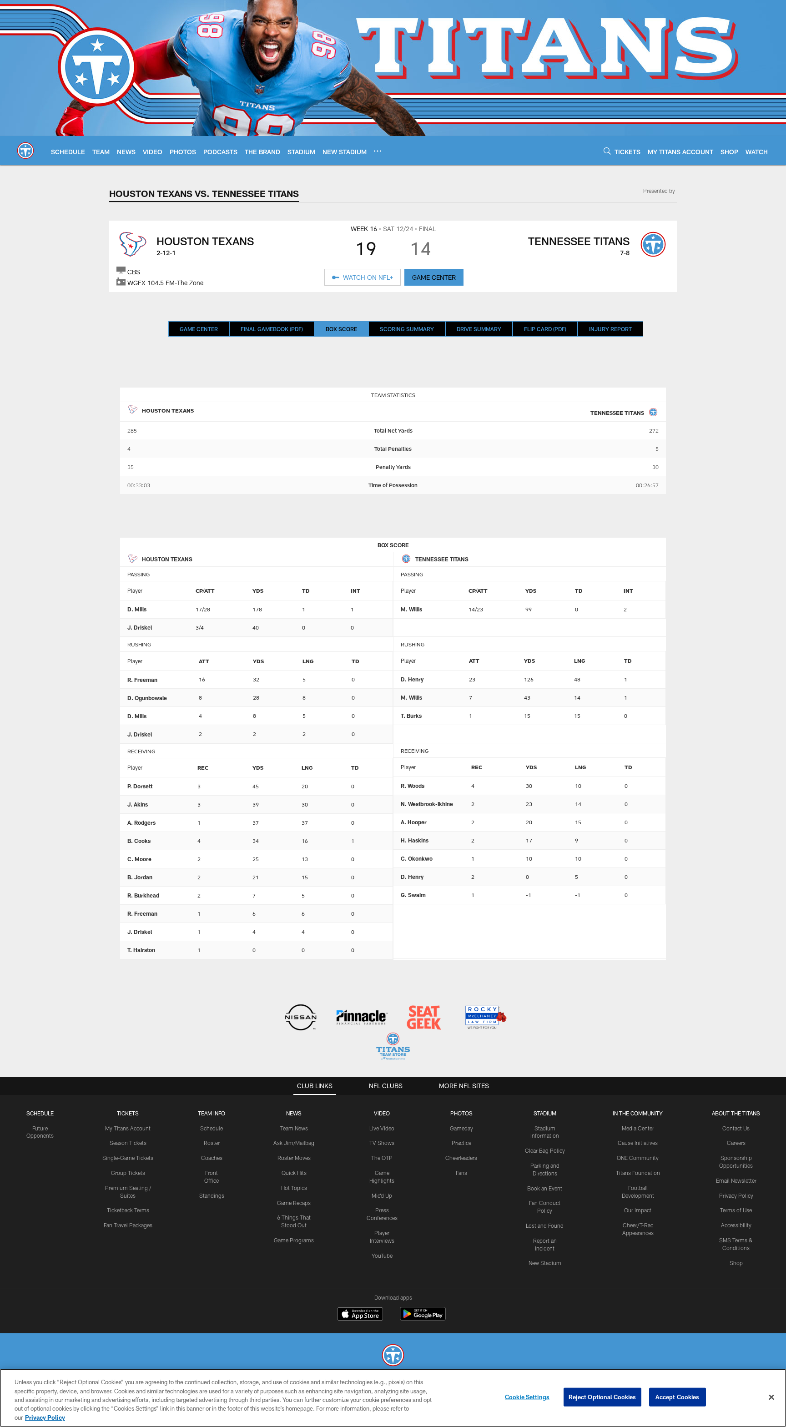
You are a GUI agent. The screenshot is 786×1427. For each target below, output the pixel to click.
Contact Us (736, 1128)
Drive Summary (479, 329)
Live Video (381, 1128)
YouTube (382, 1255)
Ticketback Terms (128, 1210)
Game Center (199, 329)
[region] (393, 1398)
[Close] (771, 1397)
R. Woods (412, 785)
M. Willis (411, 609)
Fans (461, 1173)
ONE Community (638, 1158)
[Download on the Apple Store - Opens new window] (360, 1315)
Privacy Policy (736, 1195)
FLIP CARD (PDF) (545, 329)
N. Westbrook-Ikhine (427, 804)
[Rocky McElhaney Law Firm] (485, 1018)
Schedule (40, 1113)
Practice (461, 1143)
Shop (736, 1263)
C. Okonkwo (417, 858)
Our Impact (637, 1210)
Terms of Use (736, 1210)
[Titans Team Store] (392, 1047)
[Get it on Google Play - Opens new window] (423, 1318)
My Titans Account (128, 1128)
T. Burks (411, 715)
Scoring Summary (407, 329)
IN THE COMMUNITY (638, 1113)
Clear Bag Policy (545, 1150)
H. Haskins (414, 840)
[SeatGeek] (423, 1018)
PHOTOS (461, 1113)
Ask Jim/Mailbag (293, 1143)
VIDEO (382, 1113)
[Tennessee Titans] (393, 1356)
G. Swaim (413, 895)
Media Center (638, 1128)
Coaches (211, 1158)
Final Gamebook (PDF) (272, 329)
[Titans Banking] (362, 1018)
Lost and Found (545, 1225)
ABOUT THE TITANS (736, 1113)
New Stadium (545, 1263)
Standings (211, 1195)
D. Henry (412, 679)
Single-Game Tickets (127, 1158)
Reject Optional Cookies (602, 1397)
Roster (212, 1143)
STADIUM (545, 1113)
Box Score (341, 329)
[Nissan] (300, 1018)
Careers (736, 1143)
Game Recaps (294, 1203)
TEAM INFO (211, 1113)
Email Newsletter (736, 1180)
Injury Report (610, 329)
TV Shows (381, 1143)
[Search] (607, 151)
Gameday (461, 1128)
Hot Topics (294, 1188)
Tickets (128, 1113)
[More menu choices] (377, 151)
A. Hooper (414, 822)
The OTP (382, 1158)
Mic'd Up (382, 1195)
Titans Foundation (638, 1173)
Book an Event (544, 1188)
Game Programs (294, 1240)
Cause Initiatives (638, 1143)
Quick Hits (294, 1173)
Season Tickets (128, 1143)
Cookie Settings (527, 1397)
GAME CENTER (434, 277)
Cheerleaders (461, 1158)
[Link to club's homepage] (25, 150)
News (294, 1113)
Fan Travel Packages (128, 1225)
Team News (294, 1128)
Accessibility (736, 1225)
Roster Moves (294, 1158)
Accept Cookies (677, 1397)
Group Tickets (128, 1173)
